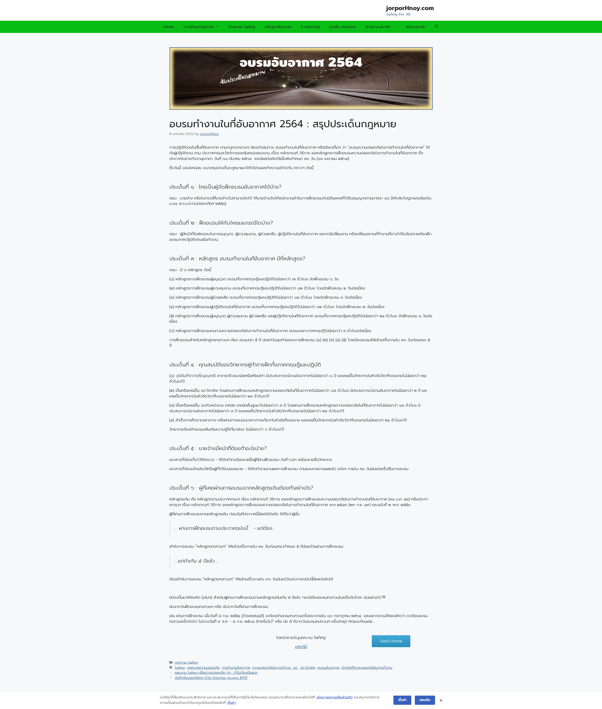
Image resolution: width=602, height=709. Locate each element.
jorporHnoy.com (410, 8)
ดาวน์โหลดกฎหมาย (198, 26)
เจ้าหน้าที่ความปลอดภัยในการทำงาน (366, 667)
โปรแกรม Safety (242, 26)
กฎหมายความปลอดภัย (203, 667)
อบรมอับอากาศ (328, 667)
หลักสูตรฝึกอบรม (278, 26)
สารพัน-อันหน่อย (342, 26)
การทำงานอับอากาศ (236, 667)
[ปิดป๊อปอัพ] (441, 700)
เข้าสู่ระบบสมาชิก (378, 26)
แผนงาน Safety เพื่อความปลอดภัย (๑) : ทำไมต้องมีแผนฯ (216, 672)
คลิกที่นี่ (301, 647)
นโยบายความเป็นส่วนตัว (334, 697)
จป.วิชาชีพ (307, 667)
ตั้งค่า (231, 702)
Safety (180, 667)
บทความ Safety (186, 662)
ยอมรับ (425, 699)
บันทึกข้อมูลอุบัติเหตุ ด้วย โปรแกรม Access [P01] (211, 677)
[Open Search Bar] (436, 27)
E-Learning (310, 26)
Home (169, 26)
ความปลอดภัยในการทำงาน (271, 667)
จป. (295, 667)
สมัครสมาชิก (415, 26)
